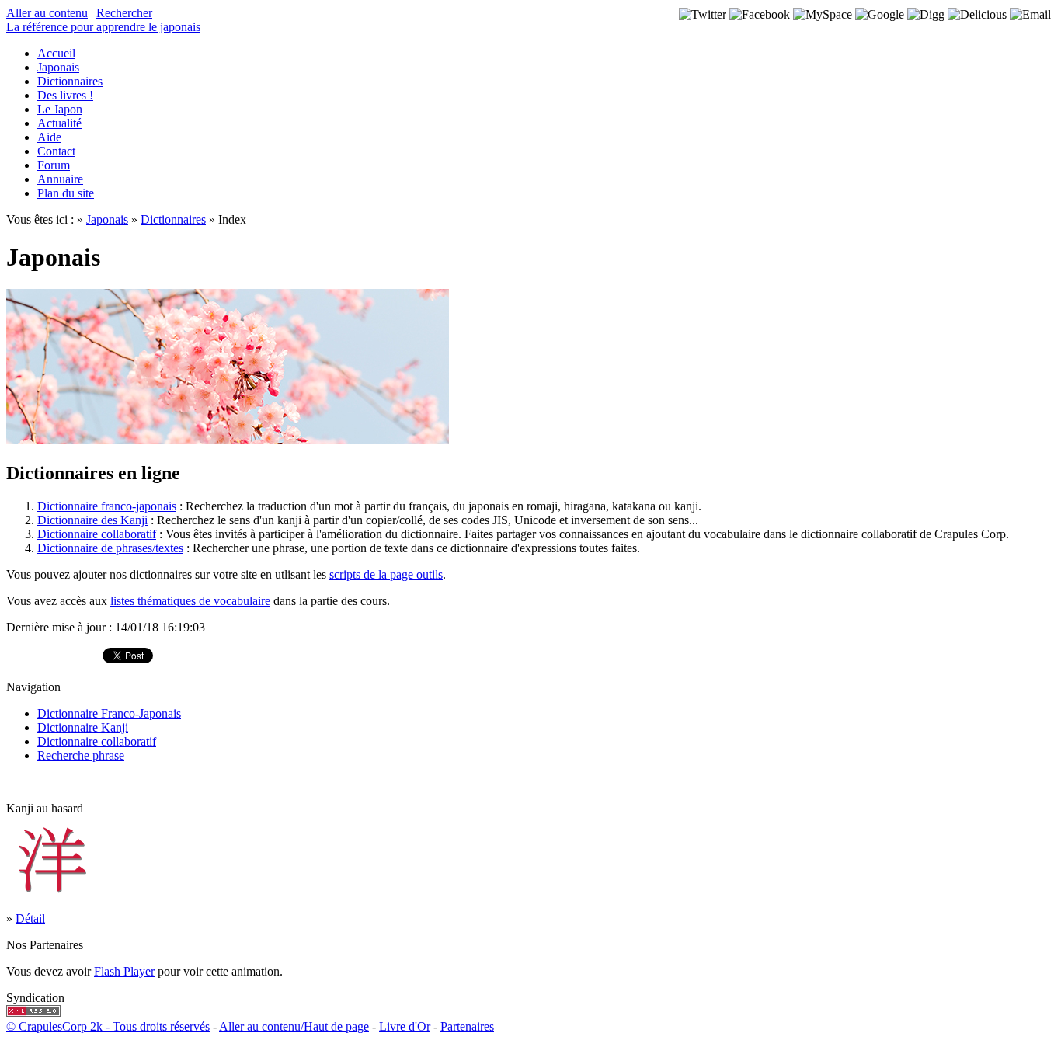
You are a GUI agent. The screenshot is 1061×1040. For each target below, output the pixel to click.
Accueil (56, 53)
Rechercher (124, 12)
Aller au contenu (47, 12)
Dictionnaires (70, 81)
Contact (56, 151)
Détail (30, 918)
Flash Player (124, 971)
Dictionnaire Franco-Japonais (109, 713)
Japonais (58, 67)
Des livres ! (65, 95)
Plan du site (65, 193)
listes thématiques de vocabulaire (190, 600)
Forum (53, 165)
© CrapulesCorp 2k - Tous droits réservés (108, 1026)
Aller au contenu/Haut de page (294, 1026)
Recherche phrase (80, 755)
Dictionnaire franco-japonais (106, 506)
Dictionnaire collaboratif (96, 534)
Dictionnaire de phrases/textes (110, 548)
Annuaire (60, 179)
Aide (49, 137)
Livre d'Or (404, 1026)
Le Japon (59, 109)
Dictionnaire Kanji (82, 727)
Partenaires (467, 1026)
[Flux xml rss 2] (33, 1012)
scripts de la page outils (386, 574)
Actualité (59, 123)
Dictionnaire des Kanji (92, 520)
